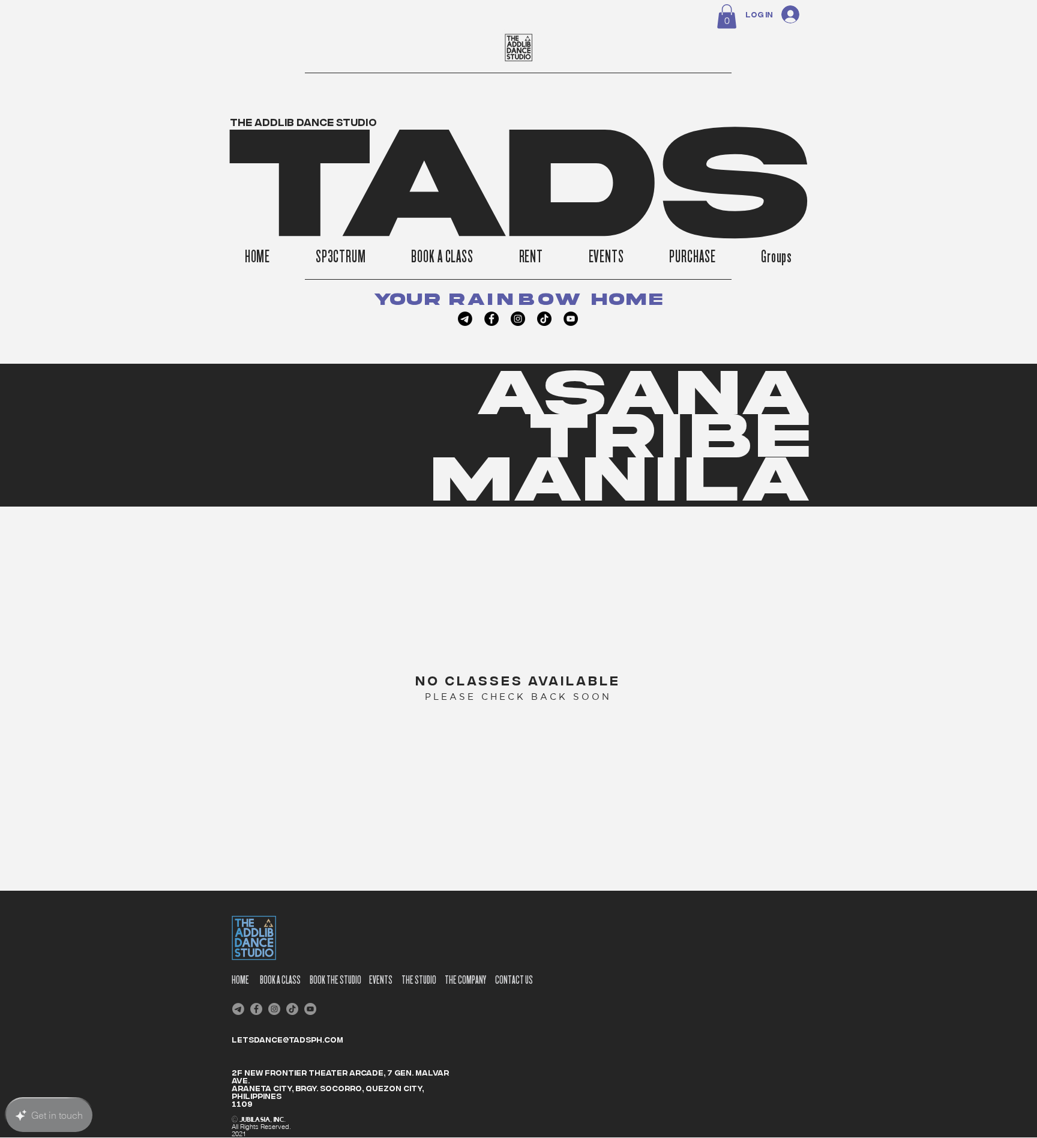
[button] (727, 16)
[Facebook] (491, 319)
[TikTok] (544, 319)
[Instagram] (518, 319)
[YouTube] (571, 319)
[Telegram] (465, 319)
